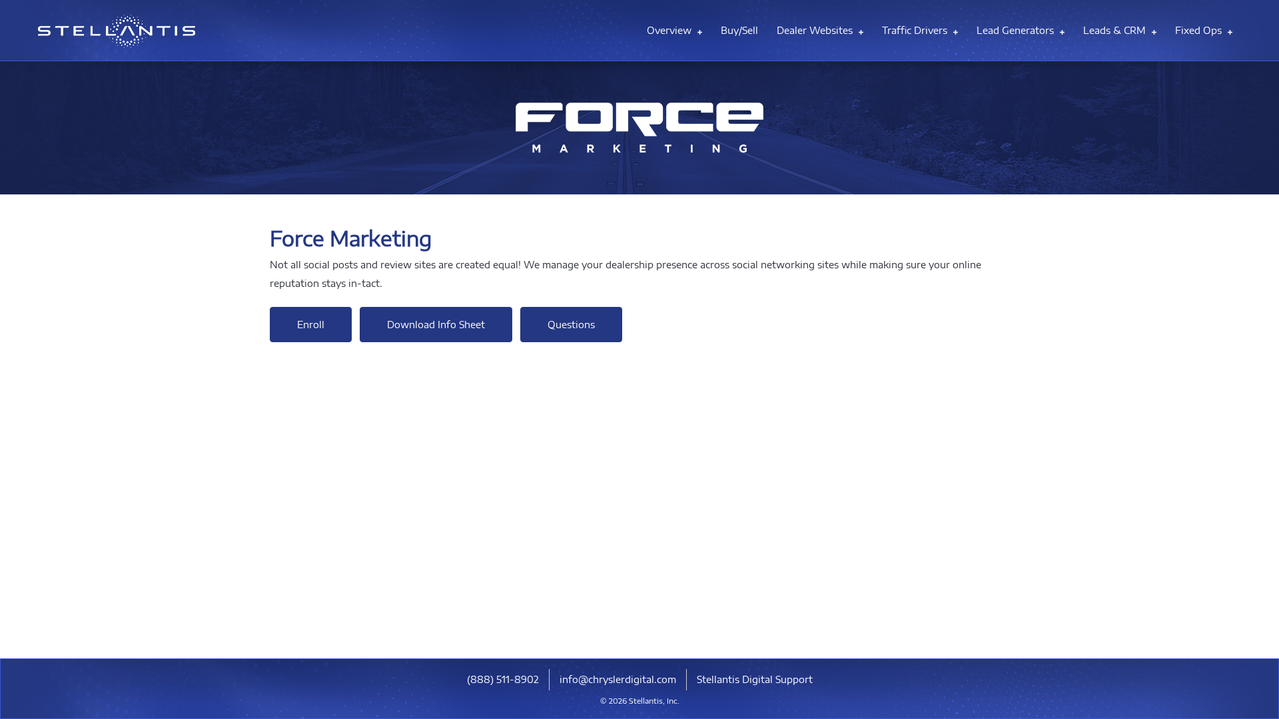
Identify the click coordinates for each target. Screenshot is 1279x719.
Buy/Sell (739, 30)
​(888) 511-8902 (503, 679)
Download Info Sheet (436, 324)
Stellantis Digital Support (755, 679)
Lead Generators (1017, 30)
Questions (571, 324)
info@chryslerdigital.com (618, 679)
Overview (670, 30)
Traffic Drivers (916, 30)
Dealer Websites (816, 30)
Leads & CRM (1115, 30)
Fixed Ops (1199, 30)
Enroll (310, 324)
